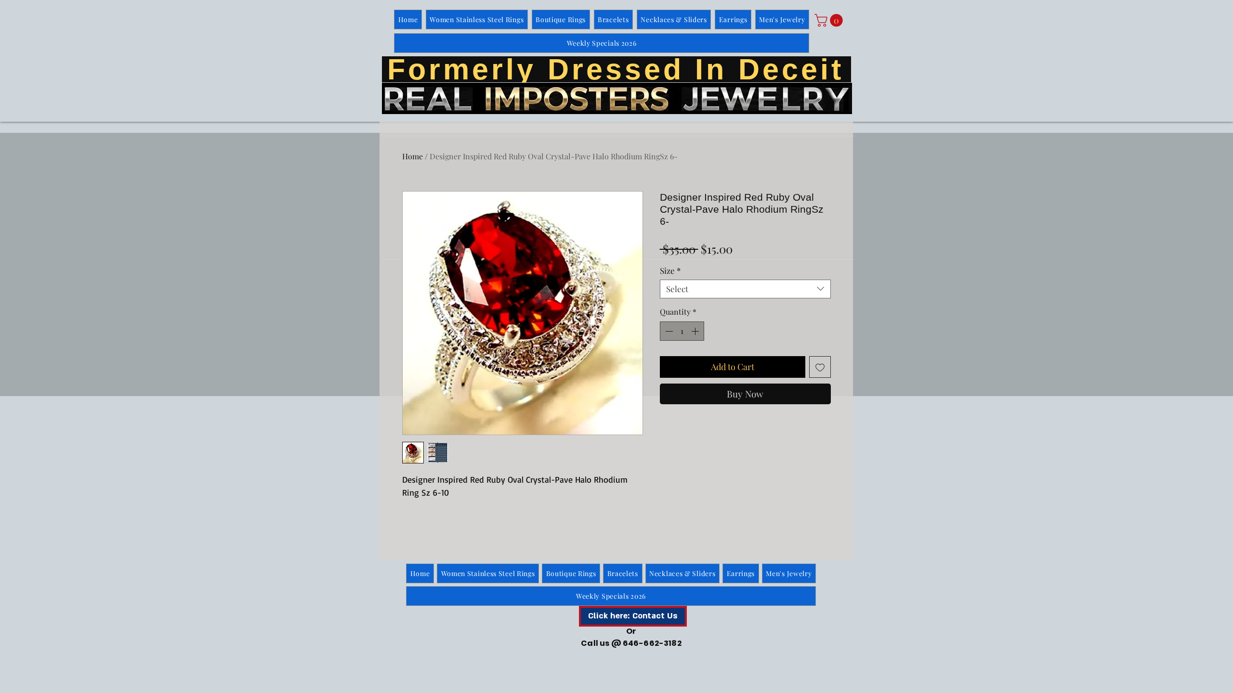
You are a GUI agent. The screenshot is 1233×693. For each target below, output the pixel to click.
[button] (830, 20)
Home (412, 156)
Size (670, 271)
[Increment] (696, 331)
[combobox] (745, 289)
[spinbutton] (682, 331)
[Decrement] (668, 331)
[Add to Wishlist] (820, 367)
